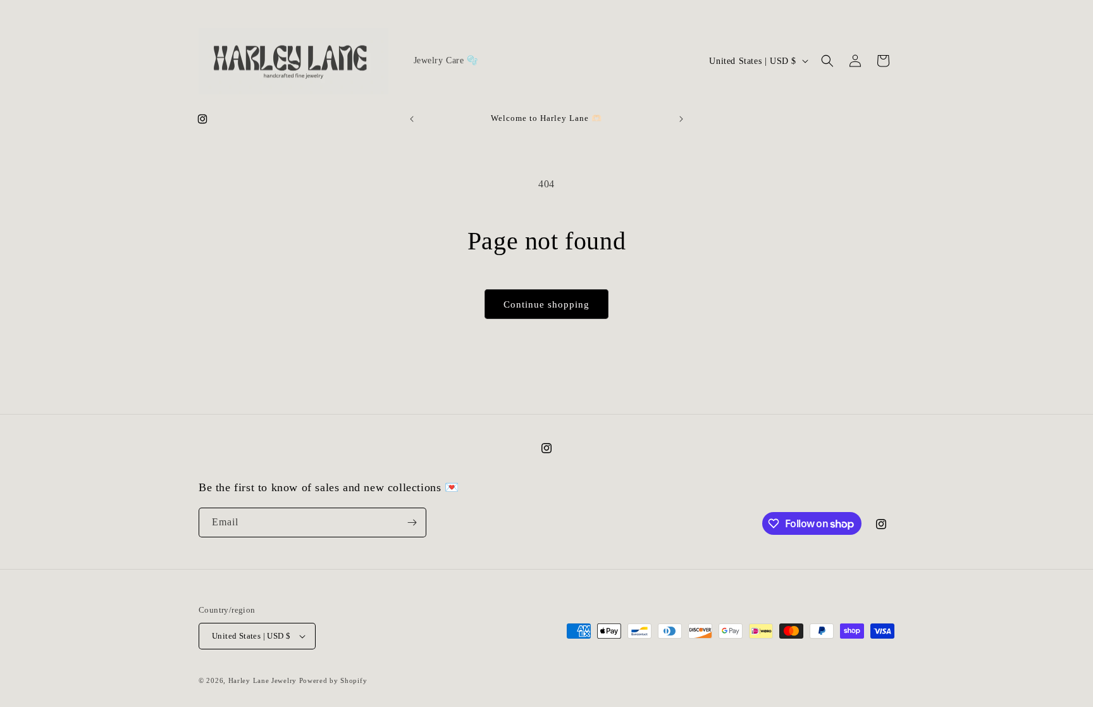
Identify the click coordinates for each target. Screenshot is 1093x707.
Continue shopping (546, 304)
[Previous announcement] (412, 119)
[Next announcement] (681, 119)
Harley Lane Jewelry (262, 680)
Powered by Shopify (333, 680)
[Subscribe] (412, 522)
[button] (827, 61)
